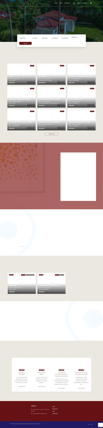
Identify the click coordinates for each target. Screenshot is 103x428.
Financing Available (30, 274)
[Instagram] (91, 424)
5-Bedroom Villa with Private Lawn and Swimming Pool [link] (49, 122)
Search (25, 43)
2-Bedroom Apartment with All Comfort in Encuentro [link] (50, 285)
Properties (67, 3)
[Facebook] (89, 424)
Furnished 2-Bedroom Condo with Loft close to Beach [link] (80, 122)
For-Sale (32, 65)
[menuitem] (90, 3)
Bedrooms (44, 38)
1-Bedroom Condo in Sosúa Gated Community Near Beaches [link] (20, 122)
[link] (81, 74)
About (78, 3)
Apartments (55, 409)
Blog (74, 3)
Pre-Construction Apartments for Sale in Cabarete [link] (49, 99)
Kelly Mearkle (61, 372)
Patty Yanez (22, 372)
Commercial (55, 413)
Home (56, 3)
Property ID (74, 37)
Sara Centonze (41, 372)
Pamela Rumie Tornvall (81, 372)
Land (53, 411)
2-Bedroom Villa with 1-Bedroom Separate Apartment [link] (19, 99)
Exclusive (62, 274)
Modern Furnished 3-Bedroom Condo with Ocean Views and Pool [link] (81, 76)
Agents (60, 3)
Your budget (55, 38)
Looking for (22, 38)
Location (34, 38)
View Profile (22, 386)
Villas (53, 406)
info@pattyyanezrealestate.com (40, 413)
